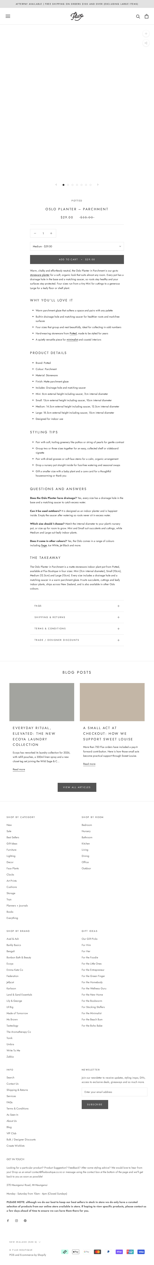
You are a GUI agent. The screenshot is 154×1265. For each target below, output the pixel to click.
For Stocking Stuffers (93, 1007)
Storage (11, 893)
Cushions (12, 887)
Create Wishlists (16, 1146)
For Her (86, 951)
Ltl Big (10, 1007)
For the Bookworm (92, 1001)
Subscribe (95, 1104)
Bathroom (87, 837)
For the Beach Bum (92, 1019)
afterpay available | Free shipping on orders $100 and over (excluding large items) (77, 3)
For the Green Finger (93, 976)
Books (10, 912)
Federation (12, 976)
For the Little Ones (92, 963)
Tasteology (12, 1025)
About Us (12, 1121)
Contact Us (13, 1084)
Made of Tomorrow (17, 1013)
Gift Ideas (12, 843)
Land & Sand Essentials (19, 994)
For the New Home (92, 994)
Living (85, 850)
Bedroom (87, 825)
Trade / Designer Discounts (57, 640)
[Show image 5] (81, 185)
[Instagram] (16, 1220)
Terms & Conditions (50, 628)
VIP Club (11, 1133)
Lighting (11, 856)
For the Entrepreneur (93, 970)
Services (11, 1096)
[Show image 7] (90, 185)
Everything (12, 918)
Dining (85, 856)
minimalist (72, 339)
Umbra (10, 1044)
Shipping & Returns (50, 617)
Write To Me (13, 1050)
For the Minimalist (91, 1013)
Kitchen (86, 843)
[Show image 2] (68, 185)
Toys (9, 899)
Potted (77, 200)
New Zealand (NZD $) (23, 1242)
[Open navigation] (8, 16)
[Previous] (56, 184)
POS (11, 1255)
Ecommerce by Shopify (33, 1255)
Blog (9, 1127)
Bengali (11, 951)
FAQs (38, 606)
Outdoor (86, 868)
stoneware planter (40, 275)
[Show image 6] (86, 185)
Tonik (9, 1038)
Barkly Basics (14, 945)
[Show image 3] (72, 185)
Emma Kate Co (15, 970)
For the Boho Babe (92, 1025)
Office (85, 862)
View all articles (77, 787)
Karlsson (11, 988)
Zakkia (10, 1056)
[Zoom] (146, 33)
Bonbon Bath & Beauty (19, 957)
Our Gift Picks (89, 939)
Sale (9, 831)
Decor (10, 862)
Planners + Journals (17, 905)
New (9, 825)
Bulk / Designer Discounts (21, 1139)
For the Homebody (92, 982)
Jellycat (10, 982)
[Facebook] (8, 1220)
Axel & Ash (13, 939)
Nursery (86, 831)
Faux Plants (13, 868)
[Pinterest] (25, 1220)
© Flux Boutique (21, 1249)
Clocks (10, 874)
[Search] (138, 16)
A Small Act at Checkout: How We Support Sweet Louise (108, 733)
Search (10, 1077)
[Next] (97, 184)
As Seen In (12, 1115)
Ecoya (10, 963)
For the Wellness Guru (94, 988)
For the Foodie (90, 957)
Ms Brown (12, 1019)
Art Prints (12, 881)
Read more (19, 769)
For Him (86, 945)
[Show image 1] (63, 185)
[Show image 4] (77, 185)
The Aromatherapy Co (19, 1032)
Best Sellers (13, 837)
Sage (44, 545)
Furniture (11, 850)
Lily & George (14, 1001)
